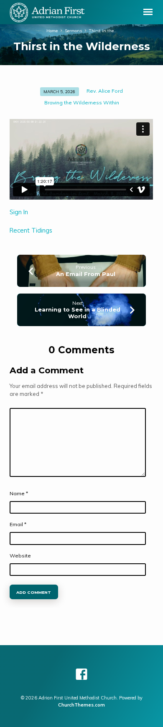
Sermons (73, 30)
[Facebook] (81, 674)
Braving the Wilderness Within (81, 102)
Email (18, 524)
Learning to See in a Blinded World (77, 313)
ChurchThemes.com (81, 705)
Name (19, 493)
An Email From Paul (85, 274)
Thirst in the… (103, 30)
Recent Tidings (31, 230)
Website (20, 555)
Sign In (19, 212)
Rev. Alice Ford (105, 91)
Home (52, 30)
